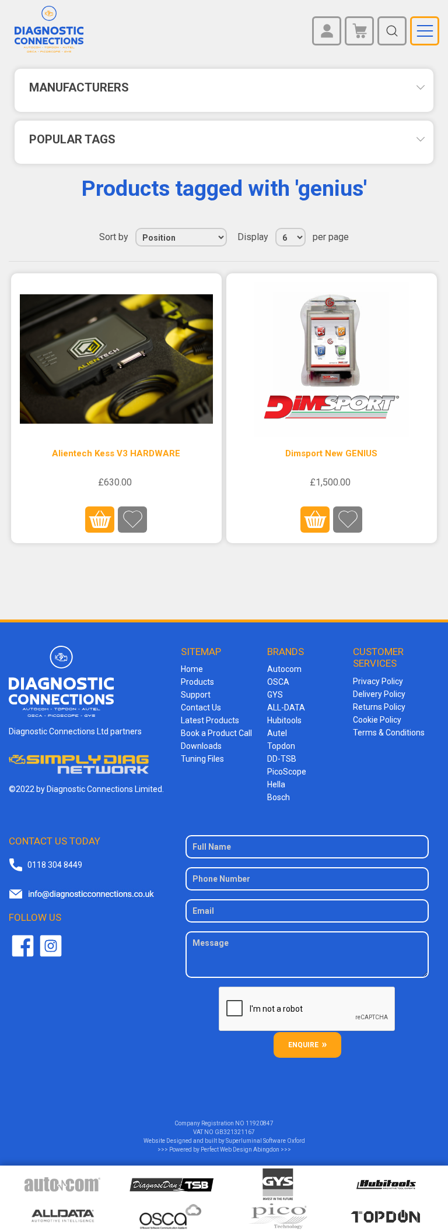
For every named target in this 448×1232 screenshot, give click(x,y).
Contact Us (201, 707)
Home (192, 669)
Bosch (278, 797)
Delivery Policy (379, 694)
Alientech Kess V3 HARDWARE (116, 453)
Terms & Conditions (389, 732)
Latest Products (210, 720)
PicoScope (286, 771)
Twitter (51, 946)
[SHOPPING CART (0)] (359, 30)
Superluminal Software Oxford (265, 1141)
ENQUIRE (303, 1045)
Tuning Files (202, 758)
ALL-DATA (286, 707)
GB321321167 (235, 1132)
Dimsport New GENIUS (331, 453)
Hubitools (284, 720)
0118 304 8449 (54, 865)
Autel (277, 733)
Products (197, 682)
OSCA (278, 682)
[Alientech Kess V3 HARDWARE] (117, 359)
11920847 (260, 1123)
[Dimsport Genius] (332, 359)
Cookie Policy (377, 719)
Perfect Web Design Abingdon (240, 1149)
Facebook (23, 946)
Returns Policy (379, 707)
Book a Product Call (216, 733)
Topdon (281, 746)
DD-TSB (281, 758)
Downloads (201, 746)
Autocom (284, 669)
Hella (276, 784)
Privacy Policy (378, 681)
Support (196, 694)
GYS (275, 694)
